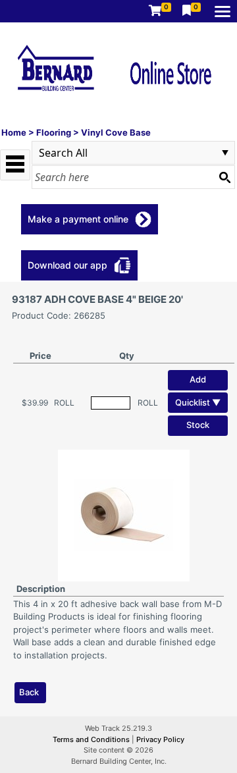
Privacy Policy (160, 739)
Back (29, 692)
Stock (197, 424)
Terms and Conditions (92, 739)
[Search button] (224, 177)
